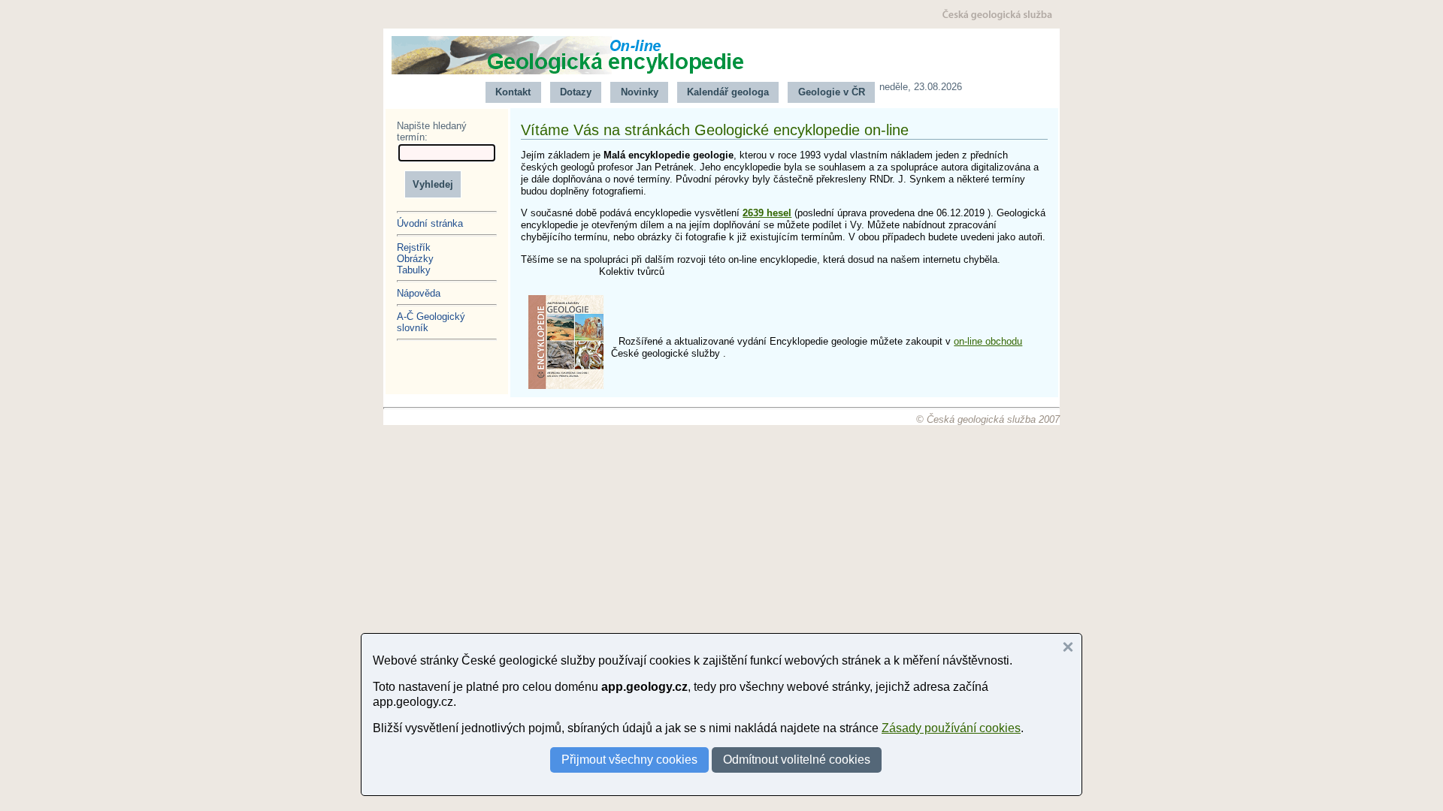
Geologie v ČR (831, 92)
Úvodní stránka (430, 223)
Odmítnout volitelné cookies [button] (796, 759)
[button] (1068, 647)
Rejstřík (414, 247)
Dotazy (575, 92)
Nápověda (418, 293)
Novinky (639, 92)
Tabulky (414, 270)
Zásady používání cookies (951, 728)
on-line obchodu (988, 341)
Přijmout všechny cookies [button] (629, 759)
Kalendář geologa (728, 92)
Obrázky (415, 258)
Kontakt (513, 92)
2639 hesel (767, 213)
